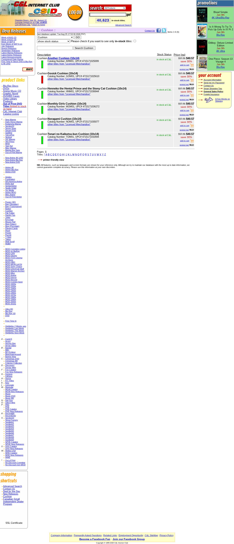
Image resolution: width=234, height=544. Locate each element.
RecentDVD (10, 416)
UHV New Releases (14, 448)
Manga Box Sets (12, 150)
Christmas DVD (12, 359)
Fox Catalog (10, 370)
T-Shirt (8, 237)
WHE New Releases (14, 455)
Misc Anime (10, 195)
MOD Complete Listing (15, 249)
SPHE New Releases (14, 444)
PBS (7, 405)
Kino (7, 383)
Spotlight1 (9, 422)
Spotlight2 (9, 424)
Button (8, 209)
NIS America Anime (13, 181)
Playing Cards (11, 228)
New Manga (10, 119)
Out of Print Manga (13, 152)
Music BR (9, 398)
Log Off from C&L (23, 25)
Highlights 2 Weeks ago (15, 326)
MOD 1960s (10, 293)
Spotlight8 (9, 437)
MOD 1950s (10, 291)
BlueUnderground (13, 354)
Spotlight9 (9, 440)
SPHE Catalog (11, 442)
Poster (8, 233)
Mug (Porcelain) (12, 226)
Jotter (7, 217)
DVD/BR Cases (11, 96)
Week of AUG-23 (8, 37)
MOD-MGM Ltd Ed (13, 264)
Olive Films (10, 402)
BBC (7, 350)
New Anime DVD (12, 162)
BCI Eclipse (10, 352)
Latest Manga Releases (11, 53)
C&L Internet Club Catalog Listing (12, 112)
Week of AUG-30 (8, 40)
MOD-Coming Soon (14, 282)
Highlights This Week (14, 331)
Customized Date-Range (12, 59)
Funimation (10, 179)
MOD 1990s (10, 299)
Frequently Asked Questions (88, 535)
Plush (7, 230)
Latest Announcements (11, 57)
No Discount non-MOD (15, 465)
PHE (7, 407)
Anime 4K (9, 167)
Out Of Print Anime (13, 197)
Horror (8, 378)
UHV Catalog (11, 446)
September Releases (10, 50)
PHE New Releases (14, 411)
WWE (7, 457)
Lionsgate (9, 385)
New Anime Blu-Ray (14, 160)
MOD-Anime (10, 275)
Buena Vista (10, 356)
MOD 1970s (10, 295)
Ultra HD (9, 309)
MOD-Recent (11, 280)
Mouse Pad (10, 222)
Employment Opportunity (131, 535)
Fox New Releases (13, 372)
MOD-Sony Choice (13, 266)
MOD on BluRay (12, 251)
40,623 (103, 20)
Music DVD (10, 396)
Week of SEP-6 (8, 42)
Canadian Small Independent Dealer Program (13, 501)
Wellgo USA (10, 451)
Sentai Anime (11, 186)
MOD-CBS (10, 253)
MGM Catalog (11, 389)
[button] (14, 515)
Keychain (9, 220)
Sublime (8, 133)
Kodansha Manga (13, 124)
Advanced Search (123, 25)
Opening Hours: (31, 20)
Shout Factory (11, 420)
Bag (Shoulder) (12, 204)
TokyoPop (9, 135)
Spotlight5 (9, 431)
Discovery (9, 365)
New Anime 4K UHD (14, 158)
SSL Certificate (13, 522)
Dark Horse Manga (13, 122)
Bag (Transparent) (13, 206)
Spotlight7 (9, 435)
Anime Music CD (12, 91)
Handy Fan (10, 215)
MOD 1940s (10, 288)
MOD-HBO (10, 262)
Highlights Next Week (14, 333)
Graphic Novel (10, 93)
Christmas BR (11, 361)
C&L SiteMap (151, 535)
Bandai (8, 348)
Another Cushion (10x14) (63, 58)
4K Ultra (220, 51)
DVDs (6, 88)
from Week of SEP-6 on (11, 44)
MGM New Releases (14, 391)
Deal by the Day (11, 491)
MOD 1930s (10, 286)
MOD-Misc (10, 273)
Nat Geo (9, 400)
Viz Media (9, 190)
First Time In (10, 321)
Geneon (8, 374)
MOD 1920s (10, 284)
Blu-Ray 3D (10, 313)
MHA (7, 144)
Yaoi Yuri (9, 146)
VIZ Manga (10, 139)
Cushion (9, 211)
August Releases (8, 48)
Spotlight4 (9, 429)
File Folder (10, 213)
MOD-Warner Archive (14, 271)
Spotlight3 (9, 427)
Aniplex (8, 177)
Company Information (61, 535)
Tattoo (8, 239)
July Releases (7, 46)
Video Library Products (10, 100)
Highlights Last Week (14, 328)
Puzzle (8, 235)
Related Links (110, 535)
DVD (7, 316)
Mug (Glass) (10, 224)
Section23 (9, 126)
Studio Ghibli (10, 188)
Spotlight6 (9, 433)
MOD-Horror (11, 277)
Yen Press (9, 141)
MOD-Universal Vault (14, 269)
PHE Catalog (11, 409)
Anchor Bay (10, 343)
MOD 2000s (10, 301)
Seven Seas (10, 128)
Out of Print (10, 460)
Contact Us (9, 489)
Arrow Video (10, 345)
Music (8, 394)
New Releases (10, 494)
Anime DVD (10, 172)
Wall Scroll (9, 241)
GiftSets (8, 376)
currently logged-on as (31, 22)
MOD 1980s (10, 297)
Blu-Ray (8, 311)
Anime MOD (10, 192)
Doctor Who (10, 367)
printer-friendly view (53, 160)
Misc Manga (10, 148)
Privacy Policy (166, 535)
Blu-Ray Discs (10, 86)
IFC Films (9, 381)
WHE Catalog (11, 453)
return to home (38, 25)
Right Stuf (9, 184)
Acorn (8, 341)
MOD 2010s (10, 304)
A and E (8, 339)
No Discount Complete (15, 462)
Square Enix (10, 130)
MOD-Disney (11, 255)
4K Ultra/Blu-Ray (220, 17)
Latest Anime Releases (11, 55)
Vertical (8, 137)
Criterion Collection (13, 363)
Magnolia (9, 387)
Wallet (8, 244)
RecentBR (9, 413)
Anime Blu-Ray (11, 169)
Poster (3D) (10, 202)
